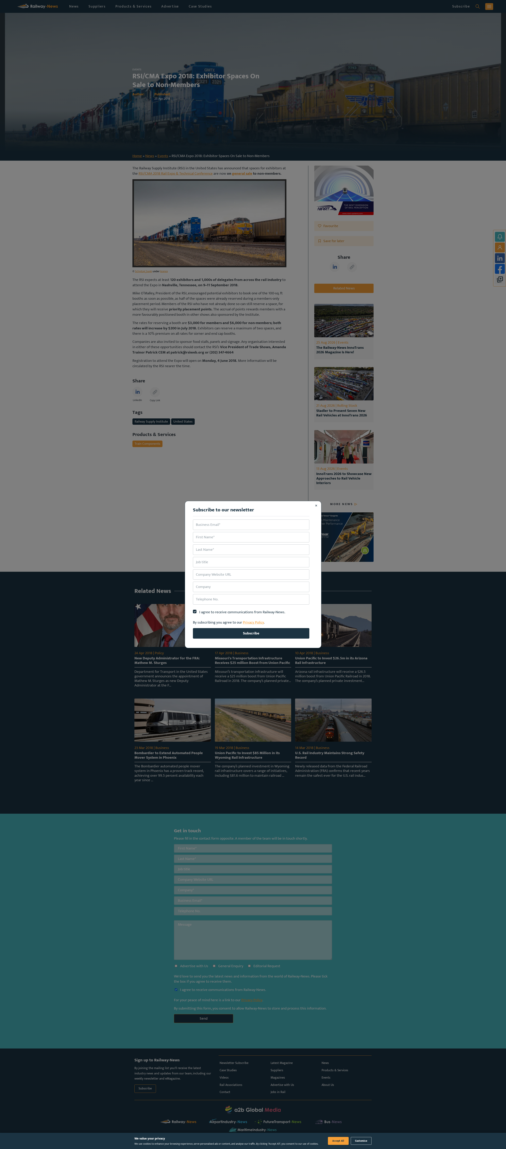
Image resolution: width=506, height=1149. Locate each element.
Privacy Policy (253, 622)
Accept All (338, 1141)
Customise (361, 1141)
